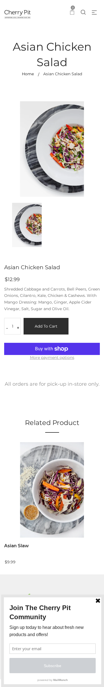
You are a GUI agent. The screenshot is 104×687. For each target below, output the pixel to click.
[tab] (52, 386)
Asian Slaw (16, 545)
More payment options (52, 357)
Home (28, 73)
